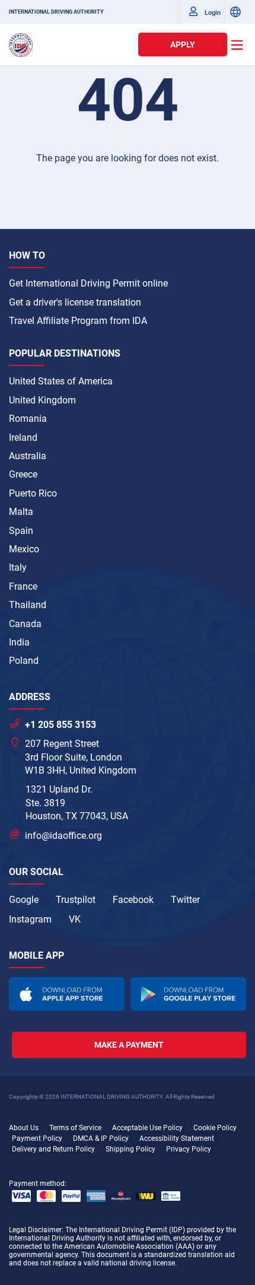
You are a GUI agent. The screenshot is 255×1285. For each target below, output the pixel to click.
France (23, 586)
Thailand (27, 604)
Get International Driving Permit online (88, 283)
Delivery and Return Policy (53, 1149)
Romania (28, 418)
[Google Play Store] (188, 994)
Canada (25, 623)
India (19, 642)
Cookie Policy (215, 1128)
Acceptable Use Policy (147, 1128)
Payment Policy (37, 1138)
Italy (18, 567)
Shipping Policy (130, 1149)
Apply (182, 44)
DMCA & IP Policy (101, 1138)
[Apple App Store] (67, 994)
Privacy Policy (188, 1149)
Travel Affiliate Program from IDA (78, 320)
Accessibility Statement (176, 1138)
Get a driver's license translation (75, 302)
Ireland (23, 437)
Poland (24, 660)
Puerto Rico (33, 493)
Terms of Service (75, 1128)
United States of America (61, 381)
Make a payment (129, 1044)
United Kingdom (42, 400)
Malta (21, 511)
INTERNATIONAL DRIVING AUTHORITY (56, 12)
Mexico (24, 549)
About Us (24, 1128)
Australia (27, 456)
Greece (23, 474)
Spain (21, 530)
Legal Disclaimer (35, 1230)
